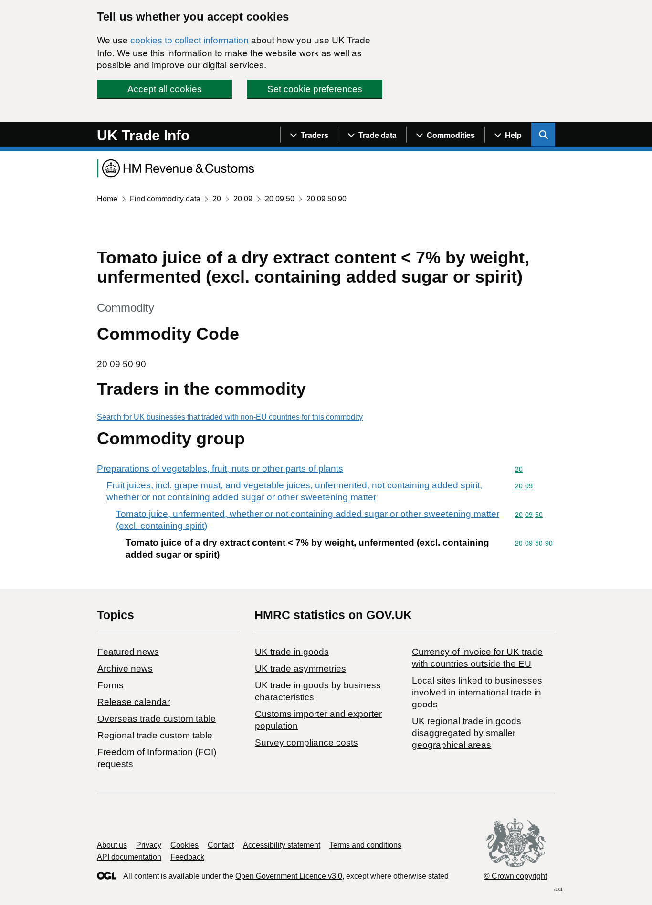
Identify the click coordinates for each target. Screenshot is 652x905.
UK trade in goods (292, 652)
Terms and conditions (365, 845)
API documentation (129, 857)
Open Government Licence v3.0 (288, 876)
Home (107, 199)
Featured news (128, 652)
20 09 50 (279, 199)
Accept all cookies (164, 89)
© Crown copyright (515, 876)
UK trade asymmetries (300, 668)
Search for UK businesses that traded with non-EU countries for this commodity (230, 417)
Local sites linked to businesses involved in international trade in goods (477, 692)
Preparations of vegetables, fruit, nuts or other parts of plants (220, 468)
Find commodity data (165, 199)
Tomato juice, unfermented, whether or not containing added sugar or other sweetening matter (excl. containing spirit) (307, 520)
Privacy (148, 845)
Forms (110, 685)
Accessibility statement (281, 845)
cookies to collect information (189, 40)
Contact (221, 845)
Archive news (125, 668)
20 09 (242, 199)
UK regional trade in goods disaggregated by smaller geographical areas (466, 733)
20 (216, 199)
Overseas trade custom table (156, 719)
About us (112, 845)
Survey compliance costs (306, 742)
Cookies (184, 845)
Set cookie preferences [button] (314, 89)
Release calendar (133, 702)
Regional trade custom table (154, 735)
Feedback (187, 857)
